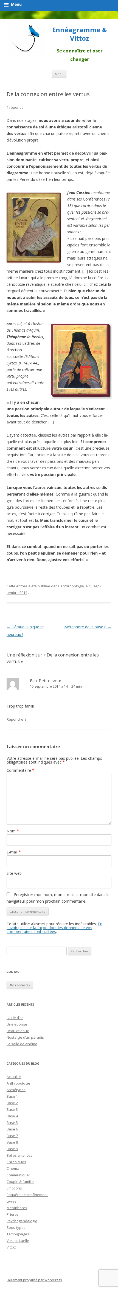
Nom (13, 831)
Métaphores (17, 1207)
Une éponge (17, 1024)
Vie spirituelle (18, 1240)
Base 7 (12, 1135)
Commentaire (20, 770)
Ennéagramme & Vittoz (79, 34)
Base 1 (12, 1096)
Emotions (14, 1188)
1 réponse (15, 107)
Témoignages (18, 1234)
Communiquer (18, 1175)
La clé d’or (15, 1017)
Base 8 (12, 1142)
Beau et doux (18, 1030)
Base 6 (12, 1129)
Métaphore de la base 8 (87, 626)
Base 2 (12, 1102)
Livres (11, 1201)
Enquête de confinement (27, 1194)
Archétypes (16, 1089)
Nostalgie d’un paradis (25, 1037)
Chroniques (16, 1161)
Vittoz (11, 1247)
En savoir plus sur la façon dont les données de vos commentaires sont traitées (54, 927)
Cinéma (13, 1168)
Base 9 (12, 1148)
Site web (14, 873)
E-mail (14, 852)
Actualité (14, 1076)
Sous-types (16, 1227)
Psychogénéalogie (22, 1220)
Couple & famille (20, 1181)
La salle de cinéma (22, 1043)
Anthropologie (72, 586)
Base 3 (12, 1109)
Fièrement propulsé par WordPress (34, 1280)
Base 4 (12, 1116)
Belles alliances (19, 1155)
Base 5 (12, 1122)
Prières (13, 1214)
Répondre (15, 719)
